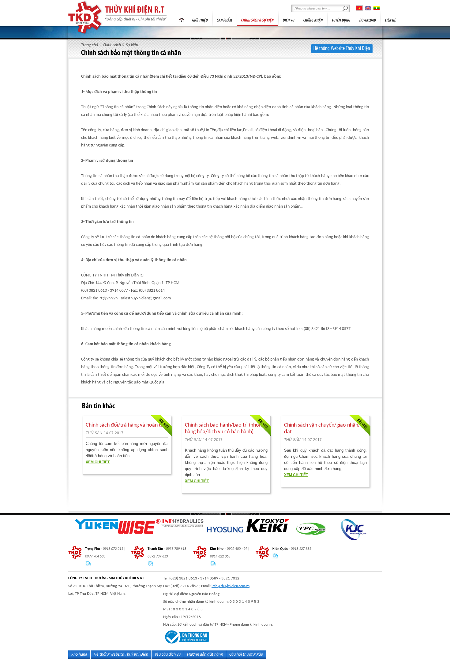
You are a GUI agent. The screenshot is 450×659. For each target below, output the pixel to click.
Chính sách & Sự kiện (120, 45)
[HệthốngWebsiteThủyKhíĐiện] (342, 48)
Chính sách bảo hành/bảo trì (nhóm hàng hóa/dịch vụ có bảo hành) (224, 428)
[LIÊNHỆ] (390, 18)
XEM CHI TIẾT (98, 462)
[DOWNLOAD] (368, 18)
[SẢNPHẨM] (225, 18)
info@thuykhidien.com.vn (230, 586)
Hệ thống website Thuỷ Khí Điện (121, 654)
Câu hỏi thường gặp (246, 654)
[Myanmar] (376, 8)
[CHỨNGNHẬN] (313, 18)
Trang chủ (181, 18)
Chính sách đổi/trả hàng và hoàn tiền (126, 425)
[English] (368, 8)
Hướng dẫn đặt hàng (205, 654)
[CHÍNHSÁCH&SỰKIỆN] (257, 18)
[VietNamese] (359, 8)
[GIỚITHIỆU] (200, 18)
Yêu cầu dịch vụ (168, 654)
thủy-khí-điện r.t (85, 17)
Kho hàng (79, 654)
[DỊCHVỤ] (289, 18)
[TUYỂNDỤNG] (341, 18)
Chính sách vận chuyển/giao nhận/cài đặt (325, 428)
